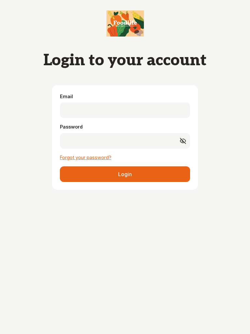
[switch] (183, 141)
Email (66, 96)
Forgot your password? (85, 157)
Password (71, 126)
